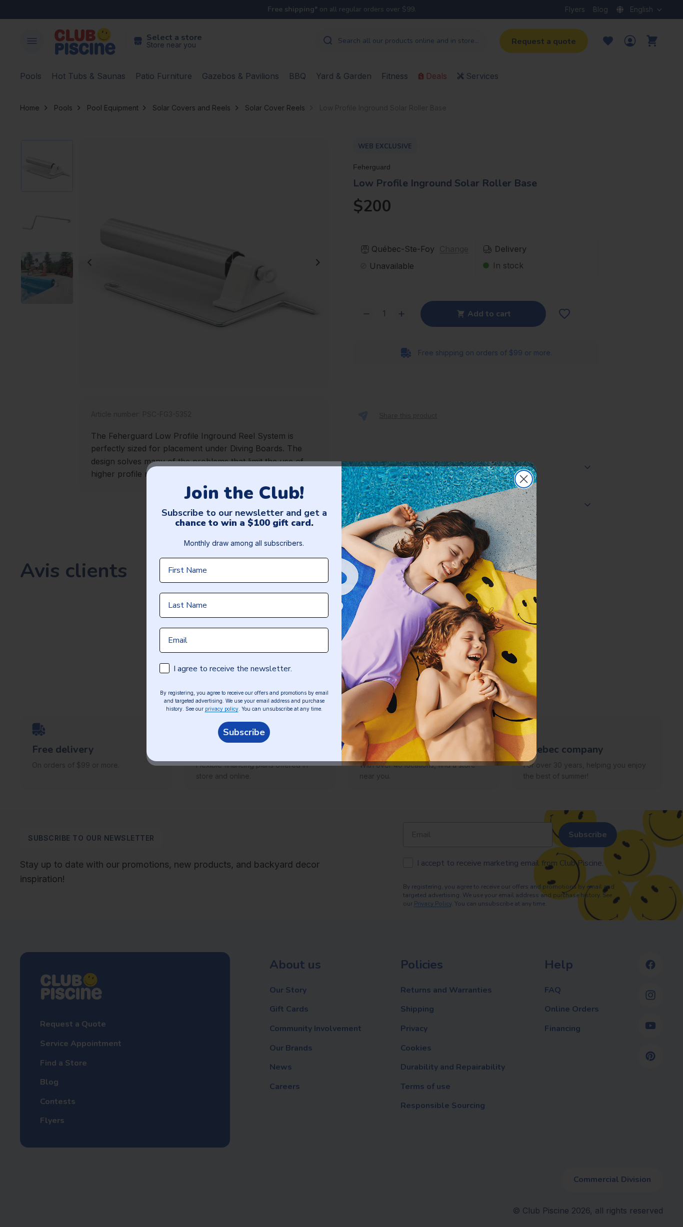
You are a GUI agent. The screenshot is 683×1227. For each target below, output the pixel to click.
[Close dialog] (523, 479)
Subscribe (244, 732)
